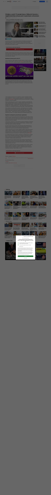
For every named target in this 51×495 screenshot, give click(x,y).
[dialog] (25, 247)
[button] (25, 246)
